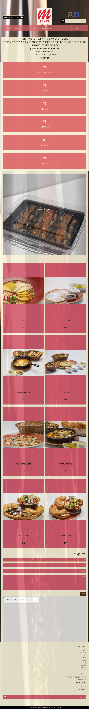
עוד (9, 28)
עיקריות (44, 127)
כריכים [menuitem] (58, 28)
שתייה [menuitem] (34, 28)
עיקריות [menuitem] (42, 28)
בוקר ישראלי (65, 392)
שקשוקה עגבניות (23, 392)
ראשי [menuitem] (77, 28)
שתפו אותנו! (82, 689)
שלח (83, 594)
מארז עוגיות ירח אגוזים (44, 210)
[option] (44, 214)
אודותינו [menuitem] (25, 28)
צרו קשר (79, 554)
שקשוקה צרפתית (65, 464)
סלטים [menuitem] (50, 28)
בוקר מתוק (65, 320)
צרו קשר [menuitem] (16, 28)
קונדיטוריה (44, 163)
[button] (9, 214)
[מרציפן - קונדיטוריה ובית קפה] (44, 16)
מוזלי (23, 320)
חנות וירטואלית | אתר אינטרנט (36, 707)
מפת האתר (81, 647)
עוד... (84, 692)
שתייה (44, 145)
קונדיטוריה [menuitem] (82, 665)
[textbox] (44, 48)
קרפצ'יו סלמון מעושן (23, 464)
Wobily (46, 707)
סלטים (44, 109)
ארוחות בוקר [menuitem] (68, 28)
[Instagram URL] (70, 16)
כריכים (44, 90)
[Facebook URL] (76, 16)
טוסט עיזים (23, 536)
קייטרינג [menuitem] (83, 667)
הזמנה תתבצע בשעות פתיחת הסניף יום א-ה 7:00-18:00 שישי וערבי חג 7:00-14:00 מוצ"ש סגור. (45, 53)
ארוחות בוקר (44, 72)
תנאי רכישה (82, 679)
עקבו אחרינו (81, 683)
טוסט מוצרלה (65, 536)
